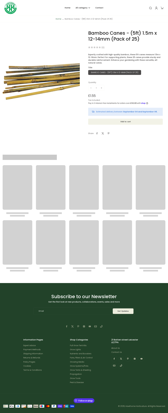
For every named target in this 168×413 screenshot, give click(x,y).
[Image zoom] (41, 81)
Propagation (76, 374)
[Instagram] (84, 326)
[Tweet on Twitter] (103, 133)
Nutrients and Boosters (80, 353)
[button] (125, 122)
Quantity (92, 82)
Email (41, 311)
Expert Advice (29, 345)
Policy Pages (29, 362)
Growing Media (77, 362)
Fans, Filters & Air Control (81, 357)
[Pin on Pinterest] (108, 133)
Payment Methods (32, 349)
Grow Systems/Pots (79, 366)
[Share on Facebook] (97, 133)
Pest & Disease (77, 382)
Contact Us (116, 352)
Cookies (27, 366)
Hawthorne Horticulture (136, 406)
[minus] (91, 88)
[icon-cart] (162, 8)
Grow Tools (75, 378)
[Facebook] (67, 326)
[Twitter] (72, 326)
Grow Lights (75, 349)
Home (58, 19)
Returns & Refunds (31, 357)
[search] (150, 8)
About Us (115, 348)
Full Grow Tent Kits (78, 345)
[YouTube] (90, 326)
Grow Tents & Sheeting (80, 370)
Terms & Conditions (32, 370)
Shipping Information (33, 353)
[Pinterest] (78, 326)
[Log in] (156, 8)
